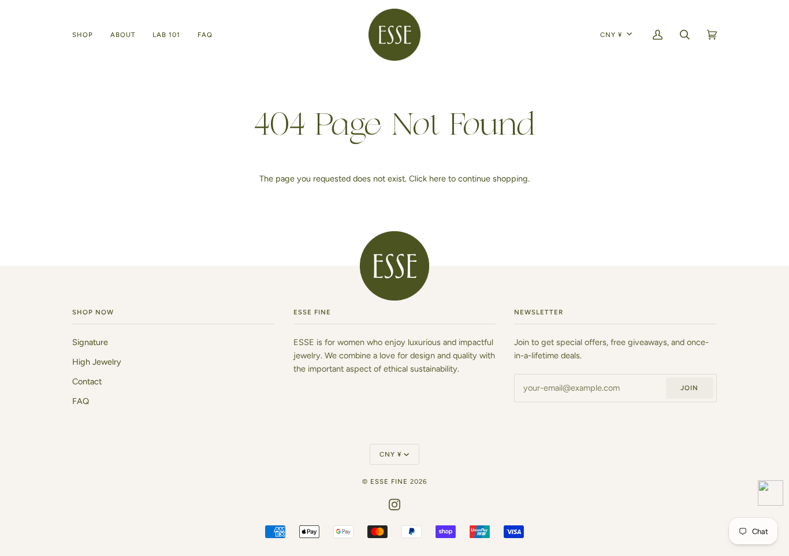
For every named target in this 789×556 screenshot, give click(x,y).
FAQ (80, 401)
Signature (90, 342)
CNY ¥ (611, 35)
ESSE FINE (389, 481)
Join (689, 388)
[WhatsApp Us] (770, 495)
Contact (87, 381)
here (437, 178)
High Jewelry (96, 362)
